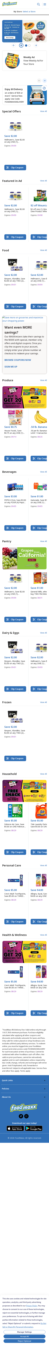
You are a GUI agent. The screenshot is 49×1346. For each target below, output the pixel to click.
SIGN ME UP (10, 366)
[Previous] (39, 80)
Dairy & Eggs (10, 633)
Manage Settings (24, 1332)
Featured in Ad (12, 181)
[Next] (44, 80)
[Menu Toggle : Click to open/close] (44, 4)
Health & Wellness (14, 935)
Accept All (24, 1336)
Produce (7, 380)
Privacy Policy (31, 1305)
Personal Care (11, 865)
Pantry (6, 541)
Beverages (9, 472)
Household (9, 774)
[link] (9, 4)
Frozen (6, 702)
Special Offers (11, 111)
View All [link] (43, 111)
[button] (15, 133)
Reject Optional (24, 1341)
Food (5, 250)
